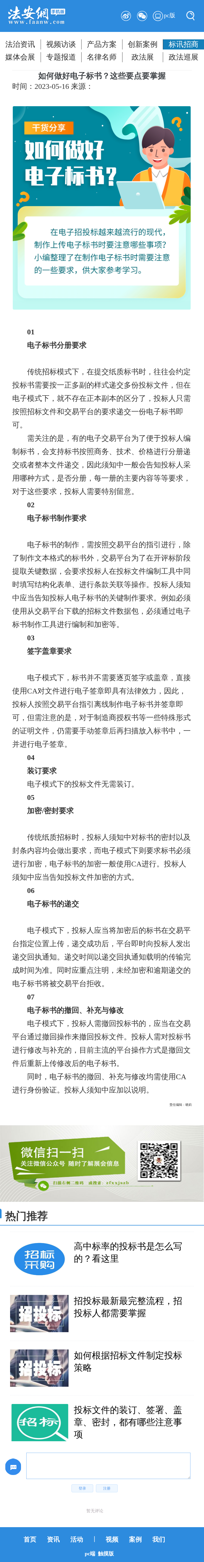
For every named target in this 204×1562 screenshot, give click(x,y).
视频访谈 (61, 44)
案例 (135, 1539)
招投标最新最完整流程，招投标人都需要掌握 (128, 1307)
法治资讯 (20, 44)
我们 (158, 1539)
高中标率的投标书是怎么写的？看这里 (128, 1252)
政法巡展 (183, 57)
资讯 (53, 1539)
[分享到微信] (142, 16)
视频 (112, 1539)
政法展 (142, 57)
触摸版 (106, 1553)
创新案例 (143, 44)
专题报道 (61, 57)
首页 (30, 1539)
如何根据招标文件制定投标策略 (128, 1362)
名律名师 (102, 57)
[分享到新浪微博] (126, 16)
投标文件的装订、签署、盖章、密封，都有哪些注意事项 (128, 1422)
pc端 (90, 1553)
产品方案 (102, 44)
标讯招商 (183, 44)
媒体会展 (20, 57)
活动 (76, 1539)
